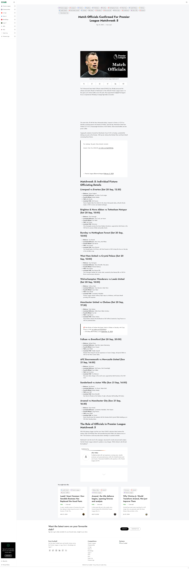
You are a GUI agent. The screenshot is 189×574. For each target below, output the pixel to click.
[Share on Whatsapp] (99, 83)
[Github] (62, 550)
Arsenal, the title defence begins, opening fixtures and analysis (103, 499)
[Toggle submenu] (15, 6)
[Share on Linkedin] (115, 83)
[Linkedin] (59, 550)
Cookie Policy (103, 565)
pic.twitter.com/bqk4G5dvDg (106, 148)
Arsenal (143, 10)
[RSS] (66, 550)
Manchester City (64, 13)
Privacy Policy (96, 565)
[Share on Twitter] (84, 83)
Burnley (104, 8)
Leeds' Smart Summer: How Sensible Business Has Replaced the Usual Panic (72, 499)
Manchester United (74, 10)
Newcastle (117, 10)
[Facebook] (49, 550)
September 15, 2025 (107, 332)
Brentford (99, 10)
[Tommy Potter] (83, 514)
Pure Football (89, 565)
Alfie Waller (94, 453)
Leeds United (63, 10)
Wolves (142, 8)
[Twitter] (53, 550)
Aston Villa (134, 10)
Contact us (135, 529)
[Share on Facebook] (92, 83)
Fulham (91, 10)
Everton (81, 8)
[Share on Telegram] (107, 83)
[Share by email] (123, 83)
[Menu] (14, 2)
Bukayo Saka (96, 490)
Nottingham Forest (113, 8)
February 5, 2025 (109, 174)
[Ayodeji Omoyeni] (146, 514)
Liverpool (73, 8)
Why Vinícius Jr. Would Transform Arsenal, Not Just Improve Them (135, 499)
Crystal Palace (133, 8)
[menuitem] (8, 6)
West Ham (124, 8)
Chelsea (84, 10)
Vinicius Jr (126, 490)
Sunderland (126, 10)
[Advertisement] (104, 38)
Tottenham (96, 8)
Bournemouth (108, 10)
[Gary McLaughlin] (115, 514)
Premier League (63, 8)
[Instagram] (56, 550)
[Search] (186, 2)
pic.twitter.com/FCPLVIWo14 (99, 329)
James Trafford (65, 492)
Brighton (88, 8)
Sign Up (124, 529)
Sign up (8, 555)
